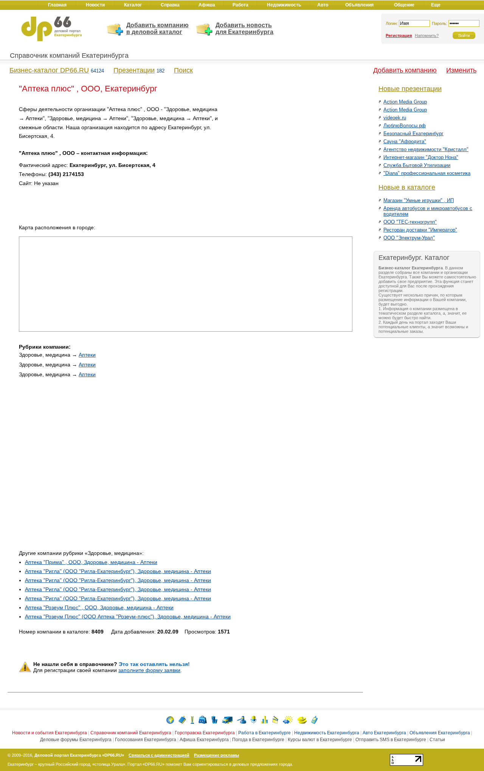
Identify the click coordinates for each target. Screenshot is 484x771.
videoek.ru (394, 118)
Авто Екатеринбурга (384, 732)
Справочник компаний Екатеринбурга (69, 55)
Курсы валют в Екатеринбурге (320, 739)
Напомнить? (427, 35)
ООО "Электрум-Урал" (409, 238)
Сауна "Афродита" (404, 141)
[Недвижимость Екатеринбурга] (214, 719)
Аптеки (87, 355)
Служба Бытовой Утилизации (416, 165)
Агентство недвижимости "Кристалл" (425, 149)
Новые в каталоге (407, 187)
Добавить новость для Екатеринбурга (244, 28)
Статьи (437, 739)
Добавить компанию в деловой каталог (157, 28)
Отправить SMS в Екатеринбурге (390, 739)
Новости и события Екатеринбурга (49, 732)
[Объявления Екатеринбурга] (241, 719)
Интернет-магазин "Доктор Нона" (420, 157)
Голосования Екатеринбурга (145, 739)
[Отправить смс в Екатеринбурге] (314, 719)
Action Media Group (405, 102)
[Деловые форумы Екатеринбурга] (253, 719)
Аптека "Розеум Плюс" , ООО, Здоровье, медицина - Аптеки (99, 607)
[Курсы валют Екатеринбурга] (302, 719)
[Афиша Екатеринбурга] (275, 719)
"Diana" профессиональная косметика (426, 173)
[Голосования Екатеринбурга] (264, 719)
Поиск (183, 70)
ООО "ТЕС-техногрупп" (410, 222)
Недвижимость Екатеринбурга (326, 732)
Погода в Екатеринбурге (258, 739)
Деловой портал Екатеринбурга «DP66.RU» (79, 755)
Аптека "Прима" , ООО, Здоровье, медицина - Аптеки (91, 562)
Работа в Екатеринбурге (264, 732)
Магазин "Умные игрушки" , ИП (418, 200)
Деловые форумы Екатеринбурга (76, 739)
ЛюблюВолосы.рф (404, 125)
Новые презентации (410, 89)
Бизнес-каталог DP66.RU (49, 70)
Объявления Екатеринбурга (440, 732)
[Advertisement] (288, 158)
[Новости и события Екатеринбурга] (170, 719)
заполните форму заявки (149, 670)
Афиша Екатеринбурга (204, 739)
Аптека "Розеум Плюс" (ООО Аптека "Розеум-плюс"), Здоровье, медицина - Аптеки (128, 616)
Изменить (461, 70)
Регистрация (399, 35)
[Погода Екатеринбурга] (288, 719)
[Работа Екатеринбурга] (202, 719)
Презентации (134, 70)
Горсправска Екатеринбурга (205, 732)
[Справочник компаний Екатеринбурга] (182, 719)
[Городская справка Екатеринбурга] (192, 719)
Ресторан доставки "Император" (420, 230)
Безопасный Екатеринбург (413, 133)
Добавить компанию (405, 70)
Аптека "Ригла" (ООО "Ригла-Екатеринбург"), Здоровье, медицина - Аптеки (118, 571)
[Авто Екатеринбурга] (227, 719)
